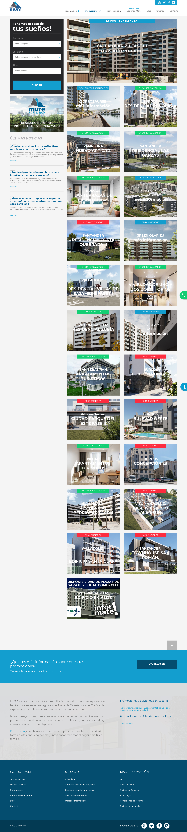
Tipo (15, 65)
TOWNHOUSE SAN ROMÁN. (150, 555)
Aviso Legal (125, 795)
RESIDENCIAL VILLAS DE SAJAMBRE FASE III (93, 291)
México (129, 723)
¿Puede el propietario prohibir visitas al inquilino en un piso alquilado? (35, 173)
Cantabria (156, 708)
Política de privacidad (130, 806)
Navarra (124, 710)
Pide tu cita (17, 731)
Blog (149, 11)
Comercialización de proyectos (80, 785)
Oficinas (160, 11)
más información (122, 50)
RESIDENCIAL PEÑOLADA (150, 106)
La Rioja (166, 708)
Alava (123, 708)
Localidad (18, 51)
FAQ (122, 779)
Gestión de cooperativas (77, 795)
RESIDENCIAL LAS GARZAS (150, 153)
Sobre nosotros (17, 779)
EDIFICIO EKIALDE (93, 597)
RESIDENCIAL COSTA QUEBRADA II (93, 242)
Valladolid (146, 710)
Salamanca (134, 710)
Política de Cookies (129, 790)
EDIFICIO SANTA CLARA (93, 561)
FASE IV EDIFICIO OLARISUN (150, 510)
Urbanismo (70, 779)
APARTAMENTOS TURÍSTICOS (93, 376)
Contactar (157, 664)
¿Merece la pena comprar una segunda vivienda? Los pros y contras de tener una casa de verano (36, 201)
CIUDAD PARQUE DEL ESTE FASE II (93, 421)
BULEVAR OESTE (150, 418)
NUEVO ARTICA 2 (93, 150)
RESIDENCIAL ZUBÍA (93, 329)
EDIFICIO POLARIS (150, 374)
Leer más (13, 161)
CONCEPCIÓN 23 (150, 463)
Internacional (91, 11)
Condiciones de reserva (131, 801)
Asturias (130, 708)
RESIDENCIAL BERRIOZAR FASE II (93, 510)
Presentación (70, 11)
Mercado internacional (76, 801)
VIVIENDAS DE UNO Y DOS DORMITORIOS (150, 287)
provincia (18, 38)
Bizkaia (139, 708)
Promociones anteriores (21, 795)
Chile (122, 723)
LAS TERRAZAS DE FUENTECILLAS (93, 197)
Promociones (112, 11)
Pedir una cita (127, 785)
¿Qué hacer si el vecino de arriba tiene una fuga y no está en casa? (34, 148)
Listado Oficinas (18, 785)
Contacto (173, 11)
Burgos (146, 708)
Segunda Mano (134, 11)
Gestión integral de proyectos (79, 790)
